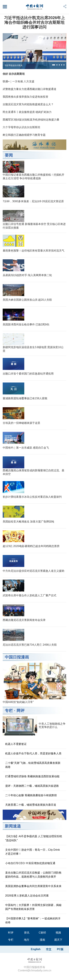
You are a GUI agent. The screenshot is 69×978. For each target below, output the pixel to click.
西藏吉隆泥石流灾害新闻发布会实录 (24, 620)
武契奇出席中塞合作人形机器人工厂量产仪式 (29, 595)
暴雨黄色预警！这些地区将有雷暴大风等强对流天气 (33, 250)
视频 (58, 932)
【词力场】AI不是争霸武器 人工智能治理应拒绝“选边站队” (33, 838)
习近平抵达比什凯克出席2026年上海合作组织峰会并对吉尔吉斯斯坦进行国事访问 (34, 22)
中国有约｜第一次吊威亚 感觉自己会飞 (26, 447)
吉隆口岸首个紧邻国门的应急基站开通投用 (28, 373)
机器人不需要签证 (16, 744)
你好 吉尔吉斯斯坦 (14, 73)
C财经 (42, 932)
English (36, 949)
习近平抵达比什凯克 (13, 65)
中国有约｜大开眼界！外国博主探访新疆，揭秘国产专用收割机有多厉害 (33, 907)
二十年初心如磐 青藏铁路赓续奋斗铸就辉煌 (31, 795)
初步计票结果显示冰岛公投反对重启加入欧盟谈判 (32, 496)
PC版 (60, 949)
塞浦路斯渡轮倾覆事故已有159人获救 (25, 398)
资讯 (26, 932)
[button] (53, 64)
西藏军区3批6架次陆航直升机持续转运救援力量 (31, 119)
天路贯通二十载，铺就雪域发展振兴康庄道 (30, 804)
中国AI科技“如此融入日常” (18, 702)
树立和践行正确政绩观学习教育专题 (24, 134)
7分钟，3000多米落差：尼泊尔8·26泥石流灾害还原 (33, 201)
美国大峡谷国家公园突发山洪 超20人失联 (27, 299)
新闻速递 (13, 826)
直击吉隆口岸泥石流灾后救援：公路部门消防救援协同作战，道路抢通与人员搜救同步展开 (33, 874)
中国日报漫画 (17, 657)
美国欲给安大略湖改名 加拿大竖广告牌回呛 (28, 521)
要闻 (9, 155)
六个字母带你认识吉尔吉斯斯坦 (21, 127)
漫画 (42, 939)
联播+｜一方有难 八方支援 (18, 81)
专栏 (9, 710)
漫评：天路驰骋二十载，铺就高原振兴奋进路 (32, 785)
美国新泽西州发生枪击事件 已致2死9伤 (26, 324)
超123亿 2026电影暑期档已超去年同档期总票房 (31, 546)
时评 (10, 932)
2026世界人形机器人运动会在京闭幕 (27, 895)
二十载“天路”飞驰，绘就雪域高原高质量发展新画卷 (32, 765)
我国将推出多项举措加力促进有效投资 (25, 96)
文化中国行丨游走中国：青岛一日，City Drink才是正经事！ (32, 851)
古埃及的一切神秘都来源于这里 (21, 423)
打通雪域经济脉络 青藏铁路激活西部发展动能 (32, 776)
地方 (26, 939)
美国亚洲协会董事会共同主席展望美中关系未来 (33, 886)
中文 (48, 949)
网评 (21, 710)
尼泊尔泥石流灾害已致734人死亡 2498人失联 (30, 644)
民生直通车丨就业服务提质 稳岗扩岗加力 (27, 112)
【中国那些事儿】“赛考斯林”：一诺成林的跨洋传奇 (32, 920)
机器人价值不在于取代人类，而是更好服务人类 (33, 753)
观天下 (58, 939)
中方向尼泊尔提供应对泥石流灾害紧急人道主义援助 (33, 570)
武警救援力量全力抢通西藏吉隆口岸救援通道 (29, 89)
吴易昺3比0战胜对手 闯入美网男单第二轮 (27, 275)
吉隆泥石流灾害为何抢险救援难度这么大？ (28, 104)
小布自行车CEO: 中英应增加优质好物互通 (30, 863)
